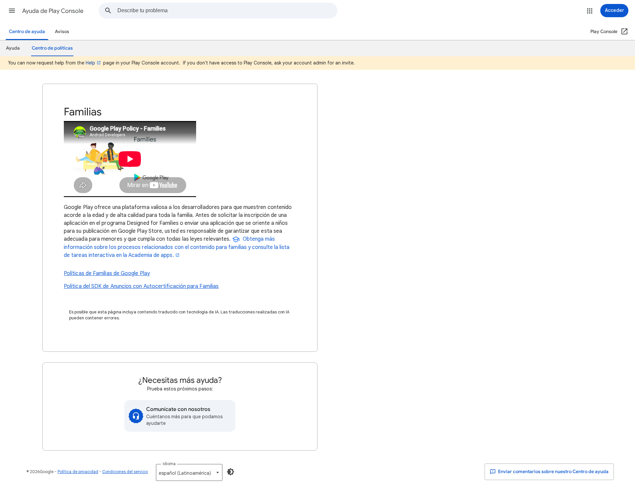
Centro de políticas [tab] (52, 48)
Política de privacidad (78, 471)
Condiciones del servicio (125, 471)
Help (90, 63)
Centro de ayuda (27, 31)
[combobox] (227, 10)
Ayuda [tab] (13, 48)
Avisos (62, 31)
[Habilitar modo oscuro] (230, 472)
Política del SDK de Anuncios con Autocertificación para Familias (141, 286)
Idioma (169, 463)
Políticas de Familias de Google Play (107, 273)
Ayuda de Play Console (52, 11)
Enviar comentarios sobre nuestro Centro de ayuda (553, 471)
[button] (12, 11)
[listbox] (189, 472)
